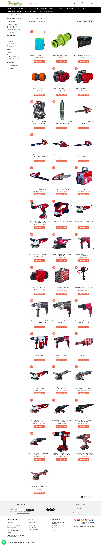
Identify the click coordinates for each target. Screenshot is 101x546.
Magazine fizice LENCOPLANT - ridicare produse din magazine (15, 526)
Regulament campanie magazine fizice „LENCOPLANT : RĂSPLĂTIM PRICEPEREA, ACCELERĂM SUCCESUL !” (16, 535)
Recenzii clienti (48, 11)
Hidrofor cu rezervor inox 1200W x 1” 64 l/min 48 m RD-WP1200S (39, 122)
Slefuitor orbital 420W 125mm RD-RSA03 (62, 221)
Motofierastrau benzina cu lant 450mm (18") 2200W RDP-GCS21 (83, 155)
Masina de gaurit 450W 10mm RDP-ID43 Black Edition (61, 321)
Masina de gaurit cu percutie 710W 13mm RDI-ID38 (83, 255)
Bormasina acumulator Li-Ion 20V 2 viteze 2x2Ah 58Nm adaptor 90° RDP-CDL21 (39, 222)
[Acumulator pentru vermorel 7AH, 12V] (83, 40)
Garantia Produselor (33, 529)
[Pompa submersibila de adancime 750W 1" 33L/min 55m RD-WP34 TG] (61, 110)
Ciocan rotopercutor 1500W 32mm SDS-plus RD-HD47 (39, 354)
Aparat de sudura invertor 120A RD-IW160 (84, 188)
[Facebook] (47, 509)
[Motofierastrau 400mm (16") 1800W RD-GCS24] (61, 143)
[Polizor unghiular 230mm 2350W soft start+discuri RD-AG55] (39, 408)
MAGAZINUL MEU (12, 519)
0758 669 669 (80, 511)
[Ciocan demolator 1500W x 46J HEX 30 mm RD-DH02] (83, 342)
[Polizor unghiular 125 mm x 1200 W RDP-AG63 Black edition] (61, 408)
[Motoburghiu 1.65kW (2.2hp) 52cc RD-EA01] (83, 275)
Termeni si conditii (11, 528)
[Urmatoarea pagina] (92, 497)
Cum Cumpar (32, 522)
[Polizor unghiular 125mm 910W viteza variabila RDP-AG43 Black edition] (83, 375)
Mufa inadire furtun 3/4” (39, 88)
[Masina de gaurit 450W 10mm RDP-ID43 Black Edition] (61, 309)
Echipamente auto (11, 21)
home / (9, 14)
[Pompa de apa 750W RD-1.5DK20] (61, 76)
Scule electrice (10, 31)
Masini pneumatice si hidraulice (14, 29)
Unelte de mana (10, 32)
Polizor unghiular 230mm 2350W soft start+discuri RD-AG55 (39, 421)
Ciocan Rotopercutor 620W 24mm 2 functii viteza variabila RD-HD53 (61, 354)
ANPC (30, 531)
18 (89, 496)
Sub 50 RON (11, 55)
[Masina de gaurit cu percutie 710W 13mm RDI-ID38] (83, 242)
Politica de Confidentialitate (23, 513)
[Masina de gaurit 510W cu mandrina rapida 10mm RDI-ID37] (83, 309)
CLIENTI (31, 519)
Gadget (10, 45)
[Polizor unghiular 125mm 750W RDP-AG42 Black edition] (61, 375)
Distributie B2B (10, 522)
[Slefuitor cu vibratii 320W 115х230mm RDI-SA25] (61, 242)
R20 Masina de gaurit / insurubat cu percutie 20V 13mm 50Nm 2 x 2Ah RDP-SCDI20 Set (83, 454)
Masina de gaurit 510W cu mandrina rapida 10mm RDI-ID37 (84, 321)
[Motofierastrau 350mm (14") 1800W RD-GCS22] (83, 110)
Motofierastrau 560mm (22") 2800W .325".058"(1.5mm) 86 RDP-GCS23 (39, 155)
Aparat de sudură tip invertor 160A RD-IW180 (61, 288)
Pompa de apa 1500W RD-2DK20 (84, 88)
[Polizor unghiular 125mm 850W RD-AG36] (39, 242)
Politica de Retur (33, 525)
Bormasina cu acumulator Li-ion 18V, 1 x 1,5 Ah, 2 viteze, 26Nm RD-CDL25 (61, 454)
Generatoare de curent (12, 27)
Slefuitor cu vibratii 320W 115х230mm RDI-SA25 (61, 255)
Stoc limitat (11, 68)
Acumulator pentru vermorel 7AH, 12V (83, 55)
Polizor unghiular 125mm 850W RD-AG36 (39, 254)
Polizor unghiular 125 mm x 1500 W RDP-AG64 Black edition (84, 421)
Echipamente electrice (12, 26)
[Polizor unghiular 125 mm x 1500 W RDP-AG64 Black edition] (83, 408)
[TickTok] (50, 509)
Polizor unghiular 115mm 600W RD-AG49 (84, 221)
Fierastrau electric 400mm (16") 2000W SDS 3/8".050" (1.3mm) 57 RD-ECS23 (39, 188)
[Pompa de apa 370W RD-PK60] (39, 275)
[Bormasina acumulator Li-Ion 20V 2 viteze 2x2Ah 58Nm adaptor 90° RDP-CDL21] (39, 209)
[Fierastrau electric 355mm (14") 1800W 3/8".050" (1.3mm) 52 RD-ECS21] (61, 176)
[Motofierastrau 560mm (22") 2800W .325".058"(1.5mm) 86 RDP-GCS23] (39, 143)
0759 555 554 (80, 509)
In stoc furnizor (12, 65)
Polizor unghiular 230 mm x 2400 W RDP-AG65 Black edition (39, 454)
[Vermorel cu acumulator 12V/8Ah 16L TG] (39, 40)
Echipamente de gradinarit (13, 23)
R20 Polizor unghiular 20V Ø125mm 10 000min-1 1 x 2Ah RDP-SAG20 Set (39, 487)
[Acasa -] (14, 3)
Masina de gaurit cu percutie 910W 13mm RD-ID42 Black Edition (39, 321)
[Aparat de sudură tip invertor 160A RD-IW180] (61, 275)
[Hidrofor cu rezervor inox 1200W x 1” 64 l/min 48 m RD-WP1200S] (39, 110)
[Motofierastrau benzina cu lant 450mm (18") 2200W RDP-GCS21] (83, 143)
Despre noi (9, 524)
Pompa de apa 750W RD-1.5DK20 (61, 88)
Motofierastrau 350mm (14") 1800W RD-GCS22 (84, 122)
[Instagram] (53, 509)
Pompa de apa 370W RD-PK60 (39, 287)
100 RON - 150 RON (13, 58)
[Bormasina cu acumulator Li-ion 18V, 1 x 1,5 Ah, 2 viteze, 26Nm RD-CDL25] (61, 441)
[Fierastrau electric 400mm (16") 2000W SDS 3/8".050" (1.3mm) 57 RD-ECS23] (39, 176)
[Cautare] (55, 3)
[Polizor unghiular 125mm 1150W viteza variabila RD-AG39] (39, 375)
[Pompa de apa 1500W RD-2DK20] (83, 76)
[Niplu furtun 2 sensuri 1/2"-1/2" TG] (61, 40)
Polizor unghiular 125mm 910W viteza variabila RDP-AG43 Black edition (83, 387)
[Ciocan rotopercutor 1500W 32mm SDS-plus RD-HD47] (39, 342)
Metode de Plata (33, 524)
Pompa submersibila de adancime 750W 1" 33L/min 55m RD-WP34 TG (62, 122)
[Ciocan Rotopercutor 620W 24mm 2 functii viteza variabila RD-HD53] (61, 342)
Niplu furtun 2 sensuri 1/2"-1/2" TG (61, 55)
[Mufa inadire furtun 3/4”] (39, 76)
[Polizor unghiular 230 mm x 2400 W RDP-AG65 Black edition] (39, 441)
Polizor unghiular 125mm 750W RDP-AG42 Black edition (61, 387)
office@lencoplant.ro (80, 513)
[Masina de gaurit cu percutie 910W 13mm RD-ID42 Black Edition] (39, 309)
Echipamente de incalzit (12, 24)
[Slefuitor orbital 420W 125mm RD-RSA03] (61, 209)
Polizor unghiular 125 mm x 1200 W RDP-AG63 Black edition (61, 421)
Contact (9, 532)
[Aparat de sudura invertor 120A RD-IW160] (83, 176)
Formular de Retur (33, 527)
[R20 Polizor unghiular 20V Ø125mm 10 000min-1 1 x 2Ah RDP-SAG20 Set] (39, 474)
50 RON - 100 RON (12, 56)
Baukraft (10, 43)
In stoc (10, 67)
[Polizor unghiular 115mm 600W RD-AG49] (83, 209)
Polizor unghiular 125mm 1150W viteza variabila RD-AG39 (39, 387)
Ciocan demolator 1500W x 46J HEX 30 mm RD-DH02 (83, 354)
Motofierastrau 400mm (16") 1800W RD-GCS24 (61, 155)
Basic (10, 41)
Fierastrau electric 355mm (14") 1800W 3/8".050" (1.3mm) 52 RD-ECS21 (61, 188)
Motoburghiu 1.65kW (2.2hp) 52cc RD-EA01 (83, 288)
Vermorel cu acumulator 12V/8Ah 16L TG (39, 55)
